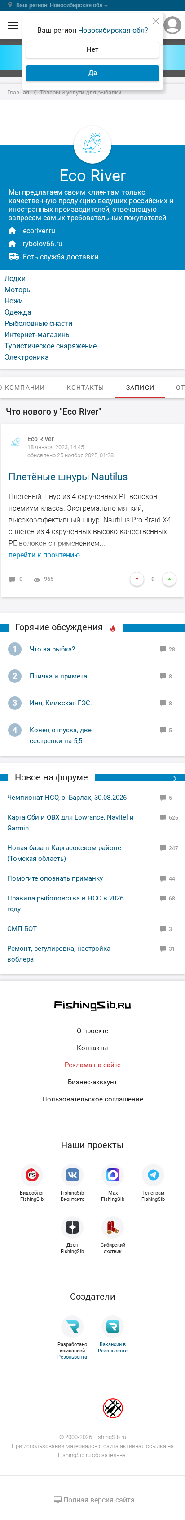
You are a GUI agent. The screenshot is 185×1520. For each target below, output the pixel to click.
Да (92, 73)
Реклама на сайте (93, 1065)
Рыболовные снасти (38, 323)
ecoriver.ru (39, 231)
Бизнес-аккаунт (92, 1082)
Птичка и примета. (59, 676)
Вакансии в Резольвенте (112, 1348)
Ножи (13, 301)
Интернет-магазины (37, 334)
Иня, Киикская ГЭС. (61, 703)
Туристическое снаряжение (50, 346)
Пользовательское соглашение (92, 1099)
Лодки (15, 278)
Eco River (40, 438)
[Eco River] (16, 443)
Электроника (26, 357)
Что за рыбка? (52, 649)
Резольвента (72, 1357)
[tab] (85, 387)
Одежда (17, 312)
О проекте (92, 1031)
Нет (92, 49)
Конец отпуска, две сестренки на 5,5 (61, 735)
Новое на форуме (51, 777)
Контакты (92, 1048)
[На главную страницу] (92, 1006)
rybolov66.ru (42, 244)
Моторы (18, 289)
